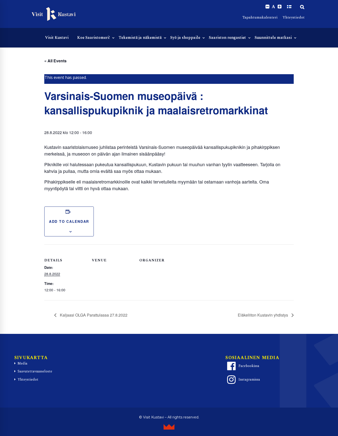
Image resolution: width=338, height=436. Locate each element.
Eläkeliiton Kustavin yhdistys (263, 315)
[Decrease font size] (267, 6)
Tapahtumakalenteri (260, 17)
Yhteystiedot (294, 17)
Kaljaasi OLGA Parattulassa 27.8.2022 (93, 315)
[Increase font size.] (279, 6)
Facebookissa (249, 365)
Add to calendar (69, 221)
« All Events (55, 61)
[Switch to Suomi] (289, 6)
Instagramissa (249, 379)
